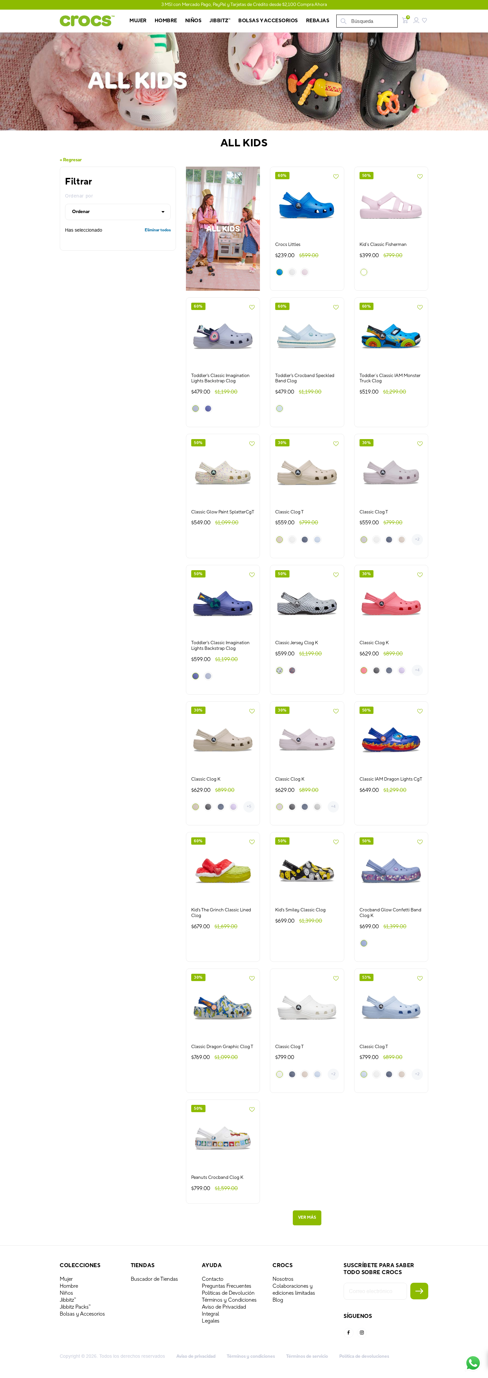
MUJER (138, 21)
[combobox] (367, 21)
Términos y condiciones (251, 1356)
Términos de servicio (307, 1356)
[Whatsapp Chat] (473, 1363)
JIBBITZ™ (219, 21)
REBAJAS (318, 21)
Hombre (69, 1286)
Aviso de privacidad (195, 1356)
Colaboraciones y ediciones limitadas (294, 1289)
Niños (66, 1293)
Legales (210, 1321)
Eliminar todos (158, 230)
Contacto (212, 1279)
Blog (278, 1300)
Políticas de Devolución (228, 1293)
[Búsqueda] (343, 21)
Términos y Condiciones (229, 1300)
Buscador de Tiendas (154, 1279)
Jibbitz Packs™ (75, 1307)
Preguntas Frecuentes (226, 1286)
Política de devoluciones (364, 1356)
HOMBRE (166, 21)
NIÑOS (193, 21)
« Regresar (71, 160)
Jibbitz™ (68, 1300)
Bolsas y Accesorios (268, 21)
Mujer (66, 1279)
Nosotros (283, 1279)
